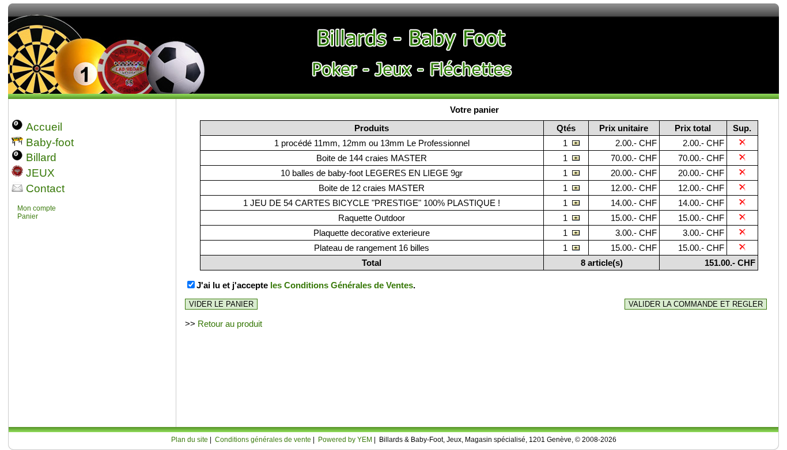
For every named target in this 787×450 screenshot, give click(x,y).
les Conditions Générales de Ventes (341, 285)
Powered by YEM (345, 440)
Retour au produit (230, 324)
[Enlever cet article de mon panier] (742, 143)
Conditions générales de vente (263, 440)
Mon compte (36, 208)
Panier (27, 216)
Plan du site (189, 440)
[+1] (576, 143)
